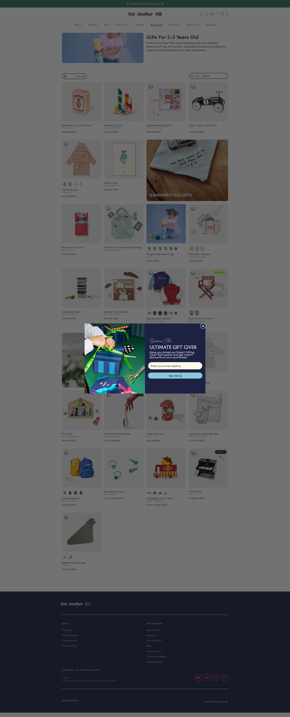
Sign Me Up (175, 375)
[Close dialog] (203, 325)
